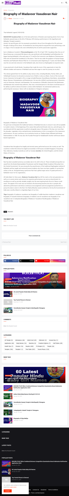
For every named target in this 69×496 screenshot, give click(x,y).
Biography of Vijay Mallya (21, 418)
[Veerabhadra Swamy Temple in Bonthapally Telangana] (8, 310)
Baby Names (21, 343)
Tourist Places (43, 349)
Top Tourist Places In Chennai (22, 300)
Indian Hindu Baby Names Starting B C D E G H (27, 394)
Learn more (13, 487)
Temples (9, 349)
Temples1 (19, 349)
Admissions (20, 340)
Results (29, 346)
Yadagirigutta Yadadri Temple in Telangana (26, 410)
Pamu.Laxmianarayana (37, 493)
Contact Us (36, 489)
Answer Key (53, 340)
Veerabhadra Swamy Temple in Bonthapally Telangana (29, 308)
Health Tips (9, 346)
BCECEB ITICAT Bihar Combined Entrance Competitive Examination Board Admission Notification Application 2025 (38, 387)
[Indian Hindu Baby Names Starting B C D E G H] (8, 396)
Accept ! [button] (7, 491)
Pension (19, 346)
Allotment (43, 340)
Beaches (32, 343)
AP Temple (9, 340)
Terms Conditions (53, 489)
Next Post (63, 242)
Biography (11, 10)
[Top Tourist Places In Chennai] (8, 302)
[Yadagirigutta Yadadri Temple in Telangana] (8, 412)
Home (5, 10)
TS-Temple (40, 346)
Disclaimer (43, 489)
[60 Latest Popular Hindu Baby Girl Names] (8, 294)
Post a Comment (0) (34, 235)
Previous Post (7, 242)
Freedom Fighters (44, 343)
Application (9, 343)
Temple (50, 346)
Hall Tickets (57, 343)
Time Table (30, 349)
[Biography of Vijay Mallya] (8, 420)
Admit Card (31, 340)
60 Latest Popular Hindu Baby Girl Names (25, 292)
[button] (2, 2)
